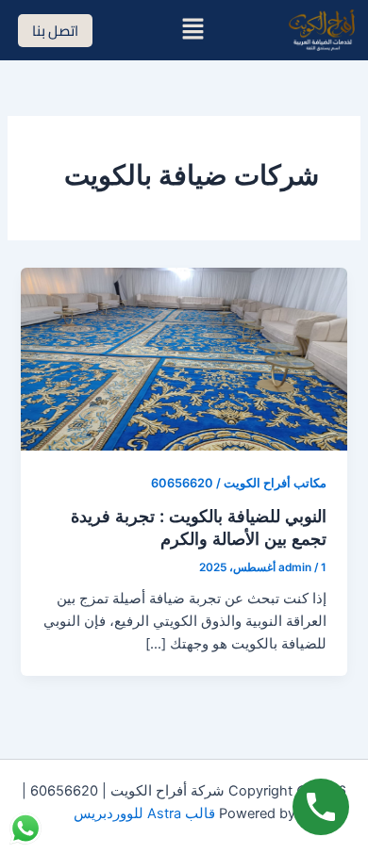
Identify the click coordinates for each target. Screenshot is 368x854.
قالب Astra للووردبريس (144, 813)
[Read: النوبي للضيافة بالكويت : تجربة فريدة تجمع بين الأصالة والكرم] (183, 358)
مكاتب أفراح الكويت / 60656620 (238, 483)
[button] (193, 29)
